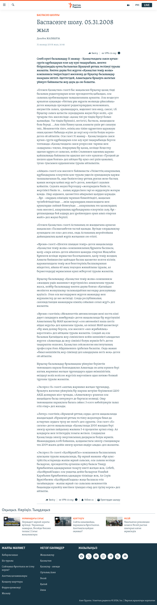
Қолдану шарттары (12, 582)
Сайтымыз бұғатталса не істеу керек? (18, 568)
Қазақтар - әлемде (50, 566)
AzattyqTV (78, 519)
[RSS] (118, 556)
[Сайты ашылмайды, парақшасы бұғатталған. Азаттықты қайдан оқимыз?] (63, 521)
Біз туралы (7, 561)
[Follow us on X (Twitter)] (89, 556)
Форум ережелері (11, 587)
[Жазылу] (125, 556)
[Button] (93, 53)
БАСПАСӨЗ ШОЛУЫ (48, 15)
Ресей (127, 519)
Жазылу (6, 593)
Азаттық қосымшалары (14, 576)
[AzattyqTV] (128, 5)
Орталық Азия (48, 572)
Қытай (43, 584)
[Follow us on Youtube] (96, 556)
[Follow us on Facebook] (81, 556)
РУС (137, 5)
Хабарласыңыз (10, 555)
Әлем (43, 590)
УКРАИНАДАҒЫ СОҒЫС (33, 519)
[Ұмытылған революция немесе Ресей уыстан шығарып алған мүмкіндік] (114, 521)
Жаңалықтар (47, 555)
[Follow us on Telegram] (110, 556)
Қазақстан (46, 561)
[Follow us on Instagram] (103, 556)
